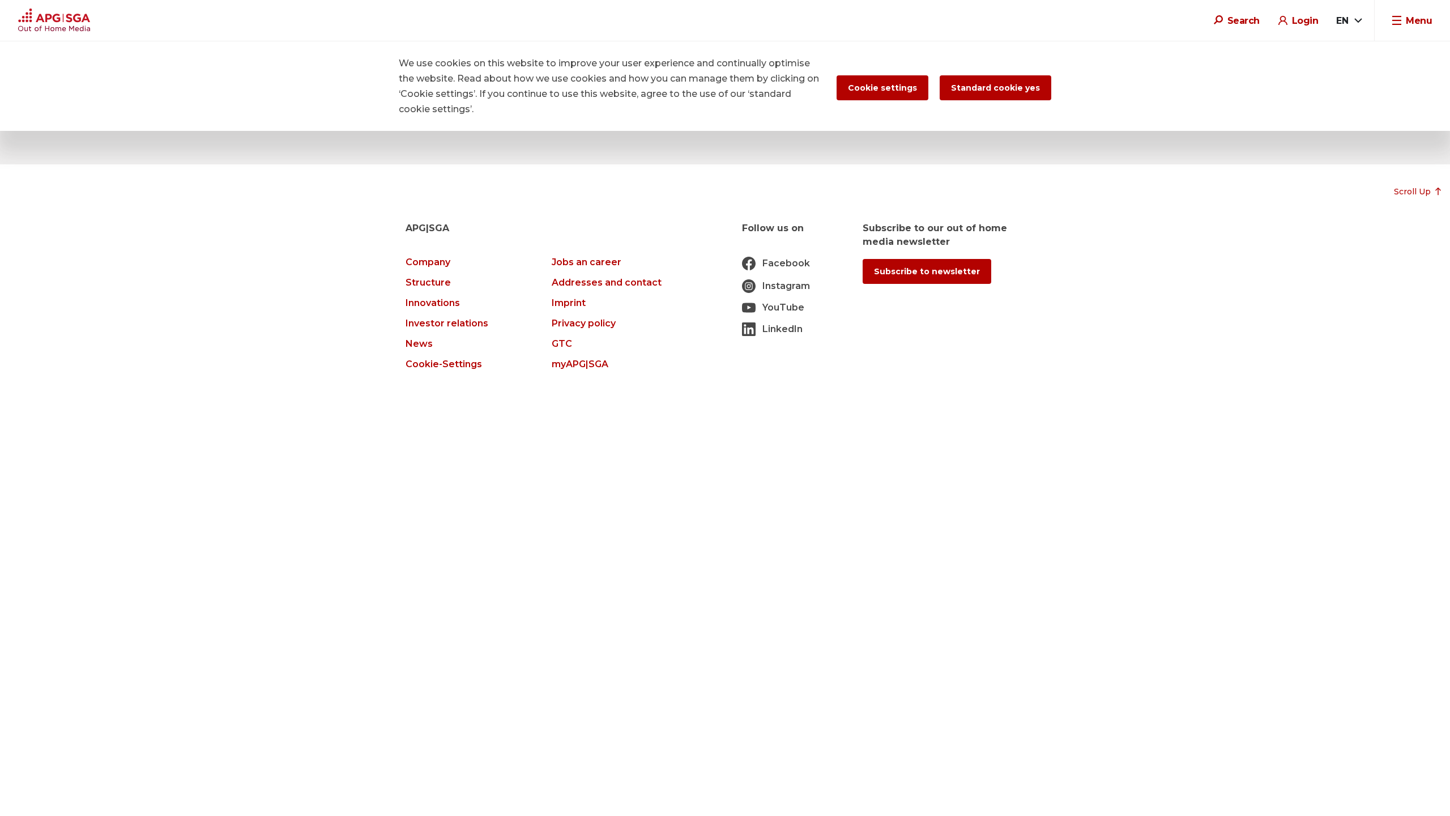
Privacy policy (584, 323)
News (419, 343)
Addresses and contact (607, 282)
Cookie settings (882, 88)
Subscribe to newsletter (927, 271)
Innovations (433, 303)
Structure (428, 282)
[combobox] (1348, 21)
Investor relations (447, 323)
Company (428, 262)
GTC (562, 343)
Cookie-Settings (444, 364)
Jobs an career (586, 262)
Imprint (569, 303)
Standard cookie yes (995, 88)
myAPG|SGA (580, 364)
